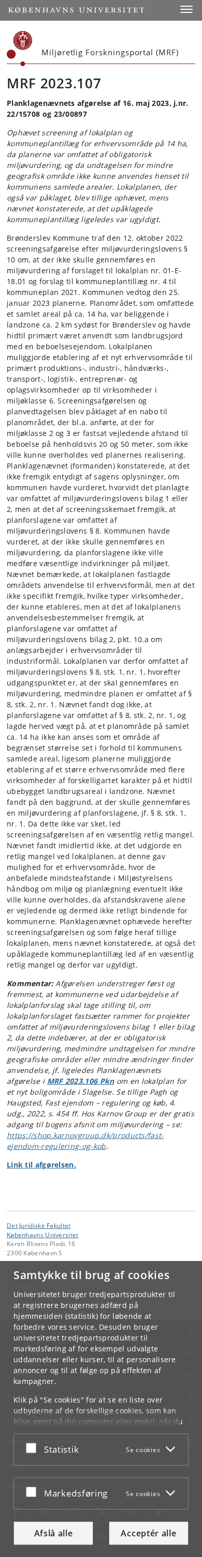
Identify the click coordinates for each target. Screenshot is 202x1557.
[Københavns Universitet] (20, 48)
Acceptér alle (148, 1533)
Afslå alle (53, 1533)
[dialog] (101, 1409)
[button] (186, 9)
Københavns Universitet (43, 1235)
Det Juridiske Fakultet (39, 1225)
